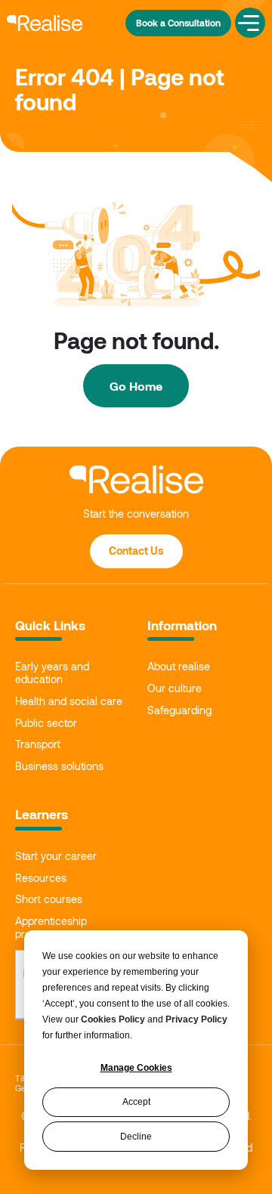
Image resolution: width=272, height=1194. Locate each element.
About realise (178, 666)
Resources (40, 878)
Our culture (174, 688)
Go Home (136, 386)
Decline (136, 1136)
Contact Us (136, 550)
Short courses (48, 899)
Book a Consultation (178, 22)
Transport (37, 744)
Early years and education (52, 672)
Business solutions (59, 766)
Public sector (46, 723)
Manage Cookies (136, 1068)
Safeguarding (179, 710)
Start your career (56, 856)
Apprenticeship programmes (51, 927)
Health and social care (68, 701)
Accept (136, 1102)
